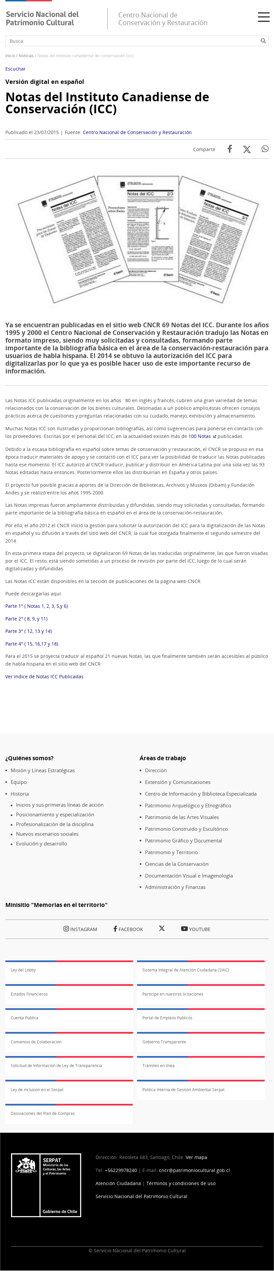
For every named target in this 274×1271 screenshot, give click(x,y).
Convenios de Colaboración (36, 1041)
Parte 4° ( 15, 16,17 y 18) (31, 644)
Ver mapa (196, 1157)
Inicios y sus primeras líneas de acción (60, 804)
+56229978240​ (121, 1170)
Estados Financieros (29, 994)
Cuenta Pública (24, 1017)
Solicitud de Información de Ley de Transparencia (56, 1065)
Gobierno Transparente (164, 1041)
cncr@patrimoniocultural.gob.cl (194, 1170)
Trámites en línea (158, 1065)
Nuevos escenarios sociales (47, 833)
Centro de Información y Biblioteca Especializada (201, 794)
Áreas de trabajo (163, 758)
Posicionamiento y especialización (55, 814)
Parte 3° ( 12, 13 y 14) (28, 631)
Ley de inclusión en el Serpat (37, 1089)
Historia (20, 794)
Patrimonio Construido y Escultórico (186, 829)
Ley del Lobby (23, 969)
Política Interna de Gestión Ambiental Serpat (183, 1089)
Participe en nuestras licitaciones (172, 994)
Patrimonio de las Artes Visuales (182, 817)
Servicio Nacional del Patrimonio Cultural (141, 1196)
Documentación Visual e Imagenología (189, 876)
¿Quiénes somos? (29, 758)
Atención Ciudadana (118, 1183)
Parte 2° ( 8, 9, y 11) (26, 618)
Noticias (26, 56)
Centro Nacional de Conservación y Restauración (137, 132)
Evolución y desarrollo (41, 843)
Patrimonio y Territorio (171, 852)
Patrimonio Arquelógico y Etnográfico (188, 805)
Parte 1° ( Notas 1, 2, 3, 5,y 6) (36, 606)
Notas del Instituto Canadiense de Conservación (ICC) (107, 103)
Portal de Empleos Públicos (167, 1017)
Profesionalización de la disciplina (55, 824)
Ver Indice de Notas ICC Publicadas (44, 676)
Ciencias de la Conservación (177, 864)
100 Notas (199, 436)
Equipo (19, 782)
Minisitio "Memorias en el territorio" (56, 905)
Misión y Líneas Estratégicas (43, 770)
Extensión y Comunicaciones (178, 782)
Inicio (10, 56)
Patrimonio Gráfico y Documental (183, 840)
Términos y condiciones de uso (181, 1183)
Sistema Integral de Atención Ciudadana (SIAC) (185, 969)
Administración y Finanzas (175, 887)
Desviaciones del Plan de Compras (43, 1113)
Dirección (156, 770)
